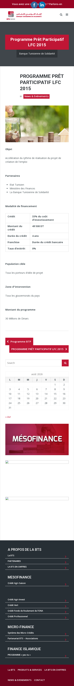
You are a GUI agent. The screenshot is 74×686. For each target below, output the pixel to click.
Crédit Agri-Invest (16, 599)
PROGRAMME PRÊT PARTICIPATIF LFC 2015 (37, 349)
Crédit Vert (13, 605)
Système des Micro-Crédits (21, 632)
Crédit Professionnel (18, 616)
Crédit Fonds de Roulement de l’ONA (25, 610)
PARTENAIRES (14, 561)
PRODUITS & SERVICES (30, 669)
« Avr (8, 416)
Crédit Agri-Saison (17, 583)
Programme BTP (20, 341)
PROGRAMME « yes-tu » (19, 654)
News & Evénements (36, 96)
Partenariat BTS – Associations (23, 638)
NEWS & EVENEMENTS (19, 680)
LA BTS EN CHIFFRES (17, 566)
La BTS (11, 555)
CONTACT (39, 680)
